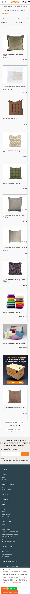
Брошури (4, 509)
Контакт (4, 504)
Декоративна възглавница (11, 151)
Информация (5, 499)
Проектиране (5, 482)
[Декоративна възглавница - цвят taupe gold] (15, 204)
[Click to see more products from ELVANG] (24, 241)
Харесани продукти (7, 554)
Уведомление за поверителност (10, 534)
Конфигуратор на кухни (8, 484)
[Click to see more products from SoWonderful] (24, 209)
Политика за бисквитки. (15, 582)
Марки (3, 511)
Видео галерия (6, 514)
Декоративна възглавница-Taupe (13, 407)
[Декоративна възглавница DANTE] (15, 332)
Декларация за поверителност (10, 531)
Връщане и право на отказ (9, 539)
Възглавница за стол (10, 118)
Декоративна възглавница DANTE (14, 343)
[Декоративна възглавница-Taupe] (15, 397)
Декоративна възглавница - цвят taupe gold (13, 216)
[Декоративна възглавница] (15, 140)
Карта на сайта (6, 516)
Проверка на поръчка (7, 559)
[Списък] (19, 425)
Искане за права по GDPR (8, 536)
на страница (16, 429)
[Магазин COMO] (15, 2)
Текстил (10, 6)
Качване (4, 477)
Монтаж (4, 479)
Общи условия (5, 527)
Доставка (4, 474)
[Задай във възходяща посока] (22, 422)
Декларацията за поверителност (20, 460)
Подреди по (8, 422)
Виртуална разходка (7, 502)
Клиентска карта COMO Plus (9, 561)
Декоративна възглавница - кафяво (15, 247)
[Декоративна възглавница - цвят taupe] (15, 269)
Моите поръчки (6, 556)
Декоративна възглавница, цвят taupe (13, 55)
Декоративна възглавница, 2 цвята (14, 86)
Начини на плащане (7, 489)
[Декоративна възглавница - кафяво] (15, 236)
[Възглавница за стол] (15, 107)
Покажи (9, 429)
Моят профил (5, 551)
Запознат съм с (16, 460)
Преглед (12, 425)
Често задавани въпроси (8, 541)
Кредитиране (5, 487)
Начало (4, 6)
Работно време (6, 507)
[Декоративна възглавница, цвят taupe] (15, 43)
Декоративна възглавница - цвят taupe (13, 280)
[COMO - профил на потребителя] (5, 2)
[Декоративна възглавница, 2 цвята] (15, 75)
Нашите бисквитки (7, 529)
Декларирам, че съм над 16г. (11, 458)
